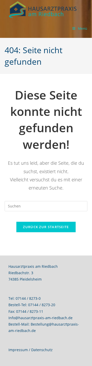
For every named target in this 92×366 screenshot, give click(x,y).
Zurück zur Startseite (46, 227)
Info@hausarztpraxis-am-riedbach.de (40, 317)
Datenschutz (42, 349)
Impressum (18, 349)
